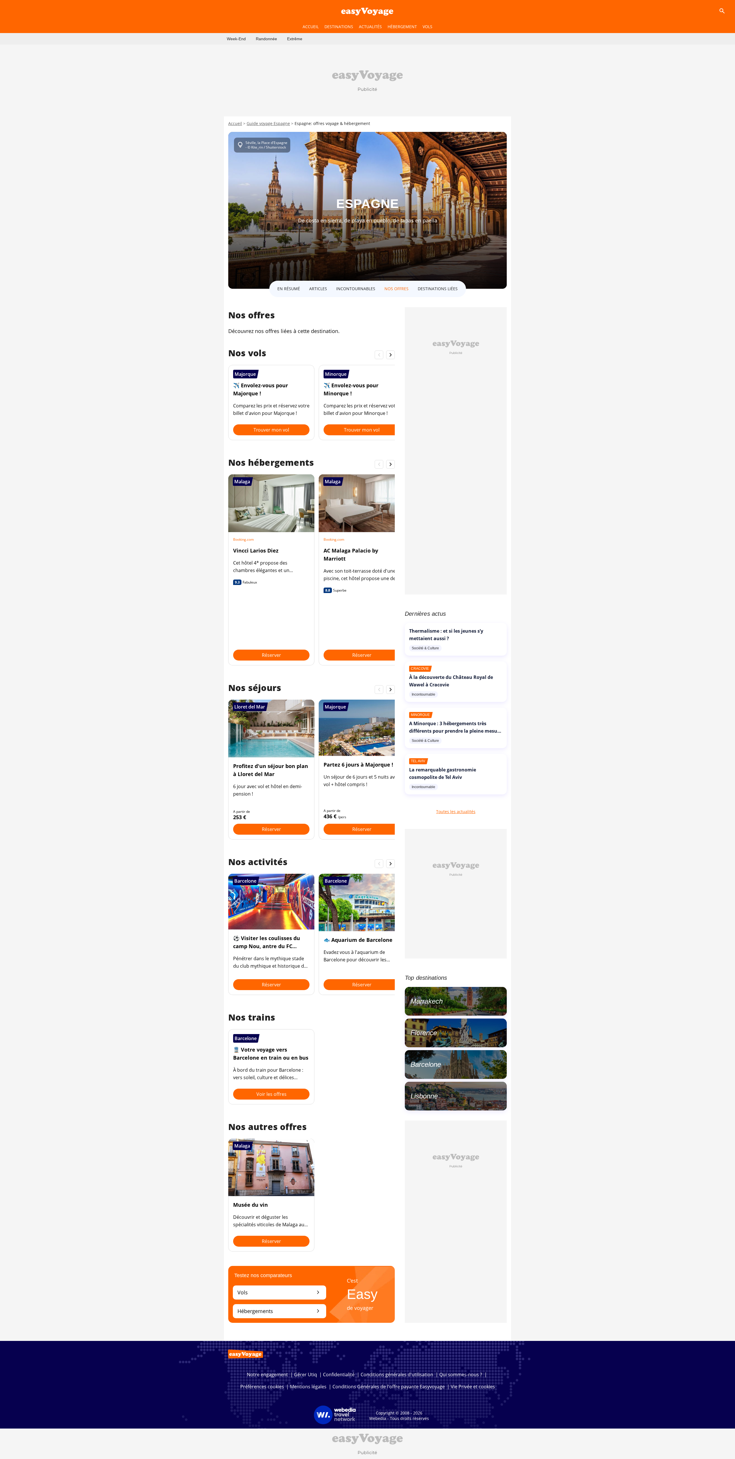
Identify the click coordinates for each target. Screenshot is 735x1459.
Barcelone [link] (426, 1064)
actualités (370, 26)
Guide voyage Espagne (268, 123)
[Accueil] (367, 11)
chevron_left (379, 354)
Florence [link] (424, 1033)
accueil (311, 26)
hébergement (402, 26)
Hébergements (279, 1310)
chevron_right (390, 354)
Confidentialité (339, 1374)
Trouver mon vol (271, 430)
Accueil (235, 123)
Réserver (271, 655)
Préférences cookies (262, 1386)
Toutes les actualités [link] (455, 811)
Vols (279, 1292)
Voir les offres (271, 1094)
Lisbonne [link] (424, 1096)
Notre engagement (267, 1374)
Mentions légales (308, 1386)
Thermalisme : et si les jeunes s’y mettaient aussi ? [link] (446, 635)
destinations (338, 26)
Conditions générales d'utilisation (397, 1374)
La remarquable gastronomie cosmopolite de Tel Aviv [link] (442, 773)
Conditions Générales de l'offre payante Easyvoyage (388, 1386)
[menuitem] (236, 39)
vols (427, 26)
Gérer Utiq (305, 1374)
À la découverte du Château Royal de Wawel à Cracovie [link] (451, 681)
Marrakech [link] (427, 1001)
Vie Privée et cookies (473, 1386)
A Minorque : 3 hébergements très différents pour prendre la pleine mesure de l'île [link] (455, 731)
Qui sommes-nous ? (460, 1374)
